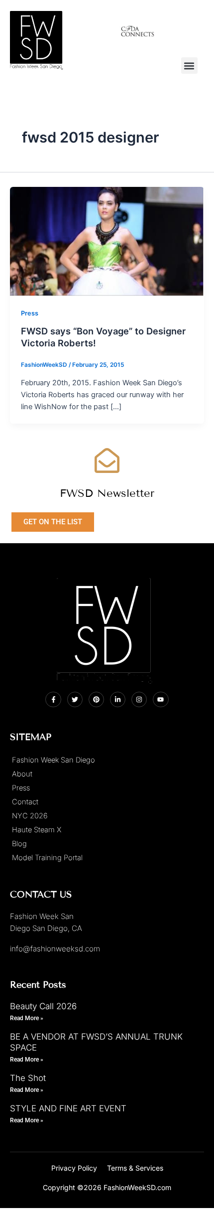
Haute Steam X (36, 829)
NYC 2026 (30, 815)
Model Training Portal (47, 857)
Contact (25, 801)
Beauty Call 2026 (43, 1006)
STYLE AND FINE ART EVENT (68, 1108)
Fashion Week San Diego (53, 760)
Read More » (26, 1018)
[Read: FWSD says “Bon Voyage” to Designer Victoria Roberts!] (107, 241)
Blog (19, 843)
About (22, 773)
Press (29, 313)
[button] (189, 65)
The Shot (28, 1078)
